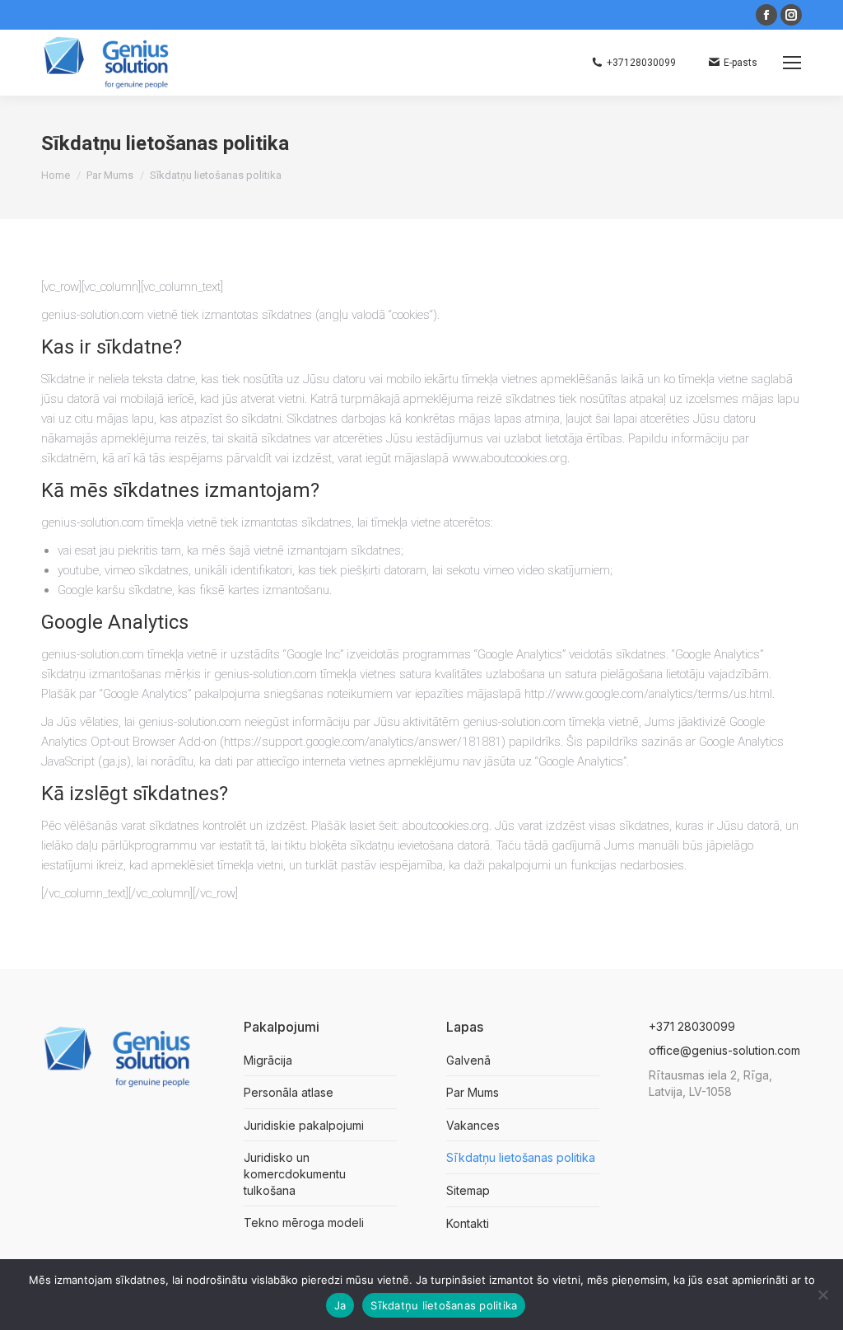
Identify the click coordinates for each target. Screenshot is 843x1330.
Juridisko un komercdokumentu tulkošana (295, 1173)
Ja (340, 1305)
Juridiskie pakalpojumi (304, 1125)
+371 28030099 (692, 1026)
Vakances (473, 1125)
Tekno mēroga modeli (304, 1222)
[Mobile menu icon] (792, 63)
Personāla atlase (288, 1092)
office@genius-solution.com (724, 1050)
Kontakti (467, 1223)
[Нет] (822, 1294)
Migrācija (268, 1060)
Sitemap (468, 1190)
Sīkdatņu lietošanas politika (520, 1157)
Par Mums (472, 1092)
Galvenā (468, 1060)
